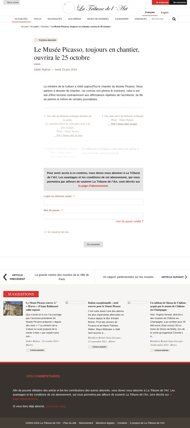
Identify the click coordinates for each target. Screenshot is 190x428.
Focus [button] (37, 19)
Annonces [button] (141, 19)
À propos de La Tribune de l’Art (147, 422)
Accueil (24, 27)
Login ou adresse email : (59, 196)
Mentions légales (105, 422)
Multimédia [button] (74, 19)
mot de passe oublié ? (129, 221)
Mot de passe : (53, 210)
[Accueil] (95, 8)
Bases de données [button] (98, 19)
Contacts (122, 422)
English (165, 12)
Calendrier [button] (122, 19)
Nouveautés (55, 19)
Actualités (34, 27)
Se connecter (179, 2)
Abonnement (86, 422)
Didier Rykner (42, 69)
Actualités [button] (21, 19)
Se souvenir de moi (58, 232)
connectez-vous (55, 406)
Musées (45, 27)
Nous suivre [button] (13, 2)
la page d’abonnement (93, 185)
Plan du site (69, 422)
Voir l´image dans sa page (69, 135)
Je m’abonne (162, 2)
